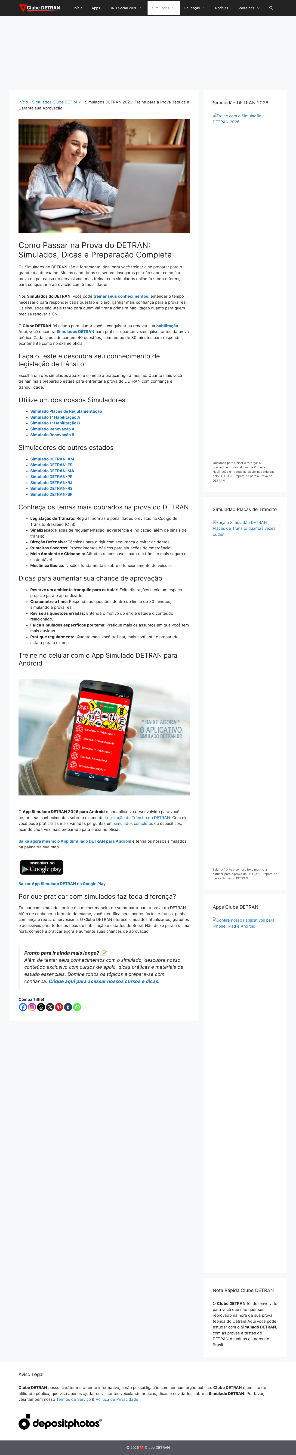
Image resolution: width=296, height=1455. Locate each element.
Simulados (160, 8)
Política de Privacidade (117, 1399)
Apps (96, 8)
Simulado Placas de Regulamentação (66, 411)
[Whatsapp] (77, 1007)
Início (78, 8)
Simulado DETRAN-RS (51, 488)
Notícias (221, 8)
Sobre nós (245, 8)
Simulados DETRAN (75, 331)
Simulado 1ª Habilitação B (55, 423)
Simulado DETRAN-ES (51, 465)
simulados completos (133, 823)
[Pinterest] (59, 1007)
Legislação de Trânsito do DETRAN (137, 817)
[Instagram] (32, 1007)
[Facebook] (23, 1007)
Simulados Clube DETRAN (56, 102)
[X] (50, 1007)
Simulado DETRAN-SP (51, 494)
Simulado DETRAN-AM (52, 459)
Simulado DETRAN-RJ (51, 482)
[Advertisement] (148, 50)
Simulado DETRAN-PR (51, 476)
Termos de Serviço (73, 1399)
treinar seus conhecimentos (120, 296)
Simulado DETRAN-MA (52, 471)
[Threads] (41, 1007)
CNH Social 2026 (123, 8)
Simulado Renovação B (52, 435)
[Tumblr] (68, 1007)
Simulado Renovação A (52, 429)
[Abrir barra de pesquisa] (271, 8)
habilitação (167, 326)
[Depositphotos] (60, 1428)
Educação (192, 8)
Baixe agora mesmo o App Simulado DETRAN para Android (75, 841)
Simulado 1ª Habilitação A (55, 417)
